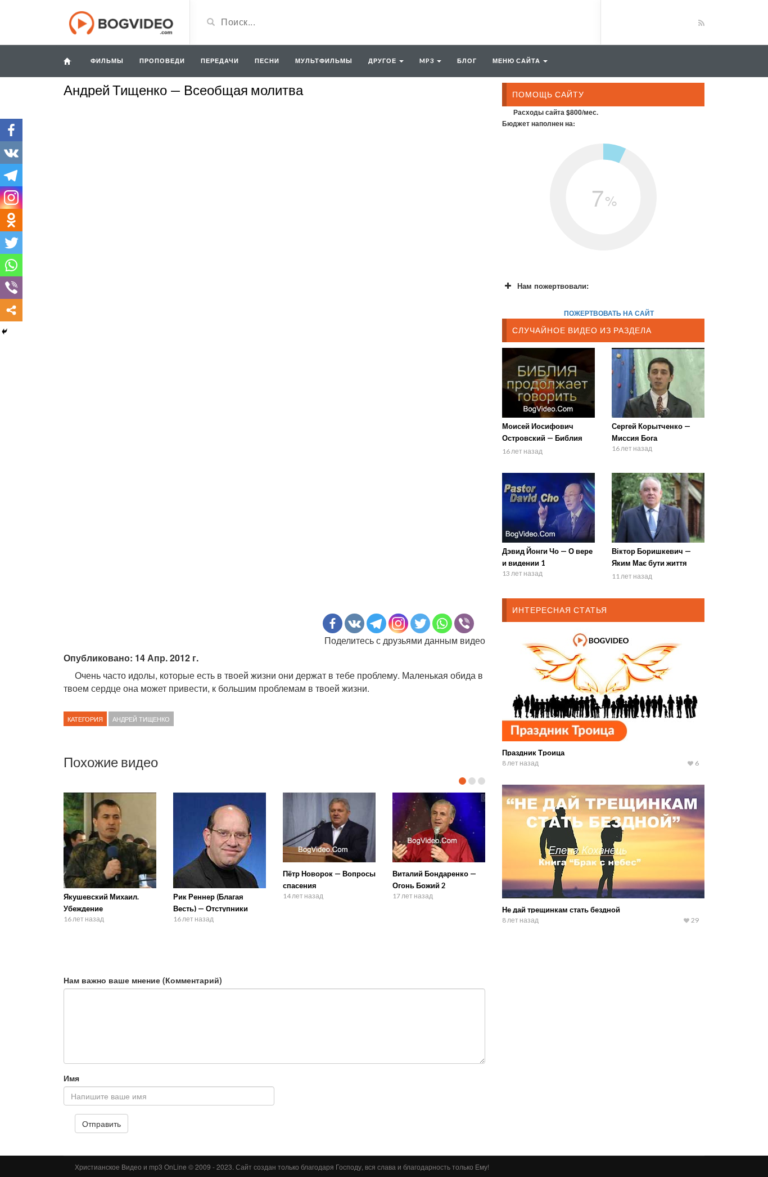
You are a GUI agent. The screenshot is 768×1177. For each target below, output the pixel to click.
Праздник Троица (533, 752)
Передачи (220, 60)
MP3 (427, 60)
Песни (267, 60)
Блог (467, 60)
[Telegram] (376, 623)
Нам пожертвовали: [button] (553, 285)
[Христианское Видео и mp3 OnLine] (122, 21)
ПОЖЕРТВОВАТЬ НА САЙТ (609, 313)
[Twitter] (420, 623)
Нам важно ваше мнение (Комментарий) (143, 980)
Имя (71, 1078)
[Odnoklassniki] (11, 220)
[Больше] (11, 310)
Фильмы (107, 60)
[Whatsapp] (442, 623)
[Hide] (4, 331)
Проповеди (162, 60)
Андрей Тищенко (141, 718)
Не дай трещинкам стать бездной (561, 909)
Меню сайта (517, 60)
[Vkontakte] (354, 623)
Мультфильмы (324, 60)
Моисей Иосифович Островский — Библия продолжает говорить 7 (544, 438)
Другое (383, 60)
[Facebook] (332, 623)
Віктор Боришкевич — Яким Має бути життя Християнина (651, 563)
